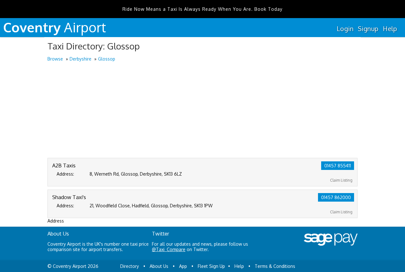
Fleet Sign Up (211, 266)
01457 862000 (336, 197)
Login (345, 28)
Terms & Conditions (275, 266)
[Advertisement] (202, 110)
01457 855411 (337, 165)
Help (390, 28)
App (183, 266)
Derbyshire (80, 59)
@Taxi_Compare (168, 249)
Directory (129, 266)
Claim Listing (341, 180)
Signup (368, 28)
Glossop (106, 59)
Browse (55, 59)
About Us (159, 266)
